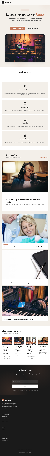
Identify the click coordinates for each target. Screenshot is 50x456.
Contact (3, 429)
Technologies (4, 416)
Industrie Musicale (5, 421)
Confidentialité (5, 440)
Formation (4, 419)
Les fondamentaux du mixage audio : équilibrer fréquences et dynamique (7, 350)
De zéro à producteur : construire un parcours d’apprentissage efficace (30, 350)
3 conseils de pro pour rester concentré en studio (23, 200)
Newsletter (4, 432)
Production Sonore (5, 414)
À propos (3, 427)
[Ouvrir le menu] (47, 2)
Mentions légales (5, 438)
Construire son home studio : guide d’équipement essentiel (18, 319)
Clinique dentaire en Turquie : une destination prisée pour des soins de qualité (23, 246)
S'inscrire (25, 386)
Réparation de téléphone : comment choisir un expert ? (17, 283)
